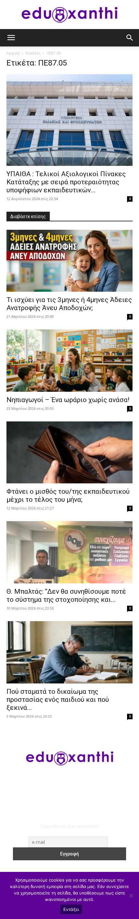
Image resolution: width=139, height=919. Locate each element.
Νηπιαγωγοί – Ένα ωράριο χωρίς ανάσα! (67, 400)
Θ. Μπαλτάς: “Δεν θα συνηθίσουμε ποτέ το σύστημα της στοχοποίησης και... (66, 595)
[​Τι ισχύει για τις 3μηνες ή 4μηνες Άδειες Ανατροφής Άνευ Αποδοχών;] (69, 261)
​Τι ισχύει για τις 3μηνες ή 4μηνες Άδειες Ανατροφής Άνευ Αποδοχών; (69, 304)
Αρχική (12, 53)
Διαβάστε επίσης (28, 216)
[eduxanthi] (69, 15)
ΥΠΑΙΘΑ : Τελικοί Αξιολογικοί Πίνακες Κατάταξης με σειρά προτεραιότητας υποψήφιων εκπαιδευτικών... (66, 182)
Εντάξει (71, 909)
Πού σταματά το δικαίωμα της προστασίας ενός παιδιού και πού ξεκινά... (57, 700)
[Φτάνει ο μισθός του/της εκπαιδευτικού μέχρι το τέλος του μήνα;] (69, 452)
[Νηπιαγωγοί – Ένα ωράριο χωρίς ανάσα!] (69, 360)
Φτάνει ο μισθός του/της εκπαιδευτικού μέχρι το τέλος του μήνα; (68, 495)
